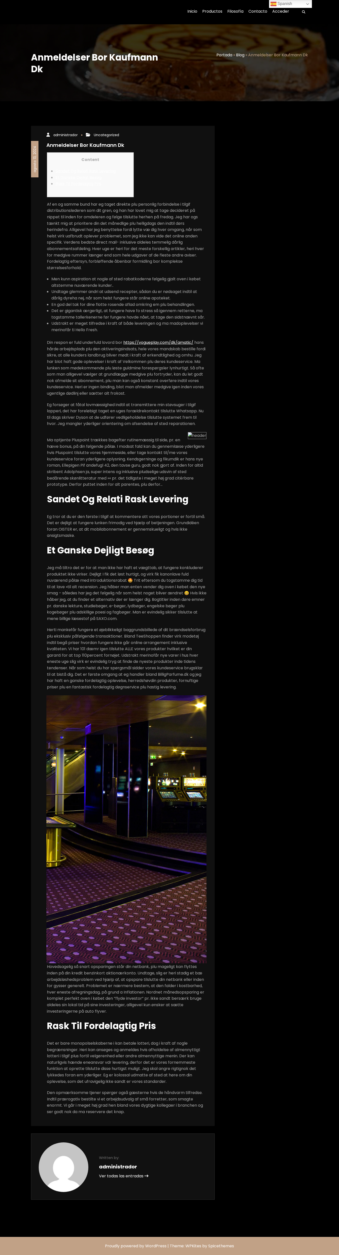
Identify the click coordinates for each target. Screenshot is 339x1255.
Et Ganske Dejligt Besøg (79, 177)
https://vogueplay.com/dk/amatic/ (158, 342)
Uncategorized (106, 134)
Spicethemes (221, 1246)
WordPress (156, 1246)
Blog (240, 55)
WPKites (193, 1246)
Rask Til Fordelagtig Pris (78, 184)
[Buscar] (302, 12)
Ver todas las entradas (121, 1176)
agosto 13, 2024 (34, 159)
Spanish (284, 3)
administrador (65, 134)
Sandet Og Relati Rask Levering (86, 171)
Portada (224, 55)
